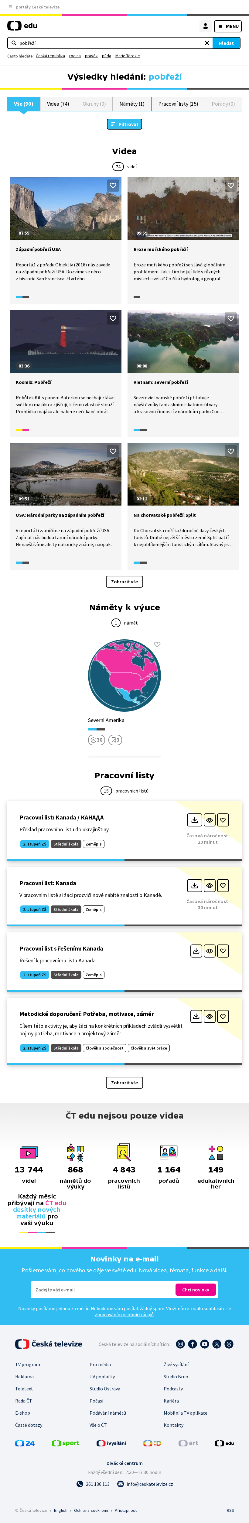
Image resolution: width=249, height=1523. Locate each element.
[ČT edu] (22, 28)
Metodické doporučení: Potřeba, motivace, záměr (86, 1013)
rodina (75, 55)
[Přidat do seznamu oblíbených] (113, 186)
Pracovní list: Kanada (47, 883)
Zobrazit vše (124, 582)
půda (106, 55)
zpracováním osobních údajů (124, 1314)
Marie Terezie (127, 55)
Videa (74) (58, 103)
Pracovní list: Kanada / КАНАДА (61, 817)
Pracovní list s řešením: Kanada (61, 948)
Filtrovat (128, 124)
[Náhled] (210, 819)
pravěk (91, 55)
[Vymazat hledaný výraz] (207, 43)
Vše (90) (23, 103)
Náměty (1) (132, 103)
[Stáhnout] (194, 819)
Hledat (226, 43)
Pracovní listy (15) (178, 103)
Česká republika (50, 55)
